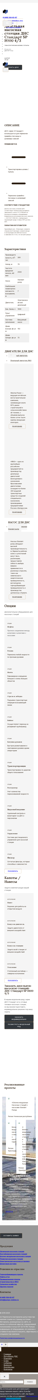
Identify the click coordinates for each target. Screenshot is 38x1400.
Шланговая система (8, 1264)
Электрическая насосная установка (15, 1261)
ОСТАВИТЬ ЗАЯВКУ (11, 1235)
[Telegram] (4, 8)
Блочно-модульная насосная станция (15, 1256)
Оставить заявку (13, 27)
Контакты (10, 51)
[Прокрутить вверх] (2, 1345)
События (10, 44)
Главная (9, 34)
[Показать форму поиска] (7, 23)
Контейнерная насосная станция (13, 1254)
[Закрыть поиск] (4, 1376)
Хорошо (9, 1399)
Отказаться (16, 1399)
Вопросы (10, 46)
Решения (10, 39)
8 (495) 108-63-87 (10, 17)
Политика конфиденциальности (12, 1338)
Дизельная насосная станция (12, 1251)
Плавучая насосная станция (11, 1259)
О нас (8, 41)
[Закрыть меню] (0, 1349)
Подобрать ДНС (13, 36)
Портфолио (11, 49)
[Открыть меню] (5, 70)
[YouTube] (7, 8)
